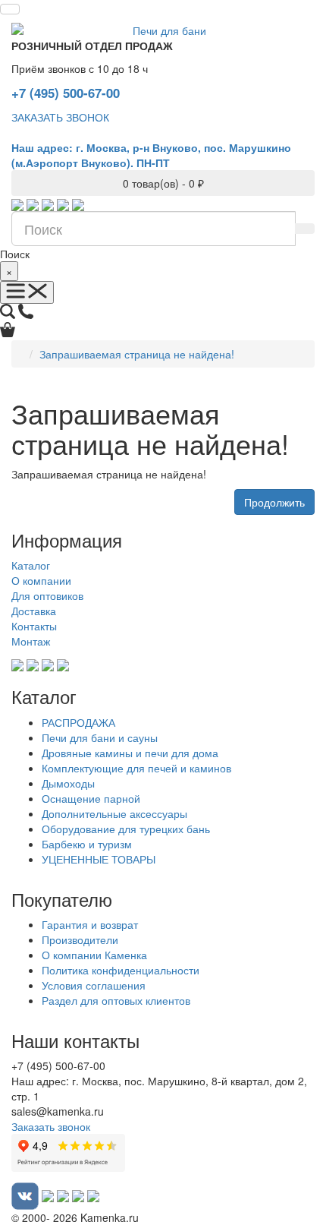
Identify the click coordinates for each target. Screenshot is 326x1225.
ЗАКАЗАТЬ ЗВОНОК (60, 117)
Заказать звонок (50, 1126)
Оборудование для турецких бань (126, 828)
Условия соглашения (94, 985)
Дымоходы (68, 783)
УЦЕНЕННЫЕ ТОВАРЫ (98, 859)
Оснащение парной (91, 798)
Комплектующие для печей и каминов (136, 767)
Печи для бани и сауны (100, 737)
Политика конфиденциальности (120, 969)
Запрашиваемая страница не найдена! (136, 354)
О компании (41, 580)
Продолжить (274, 502)
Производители (80, 939)
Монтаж (30, 641)
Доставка (33, 610)
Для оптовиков (47, 595)
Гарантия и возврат (90, 924)
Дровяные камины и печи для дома (130, 752)
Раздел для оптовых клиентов (116, 1000)
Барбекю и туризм (87, 843)
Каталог (30, 565)
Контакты (34, 625)
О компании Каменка (94, 954)
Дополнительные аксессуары (114, 813)
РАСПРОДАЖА (78, 722)
